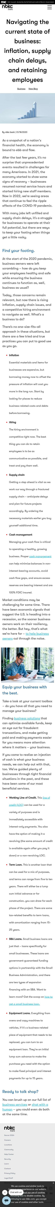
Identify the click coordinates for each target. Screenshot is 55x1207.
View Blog (33, 89)
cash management (40, 556)
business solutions (27, 718)
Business (21, 89)
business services (14, 1104)
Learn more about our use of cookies (27, 1192)
